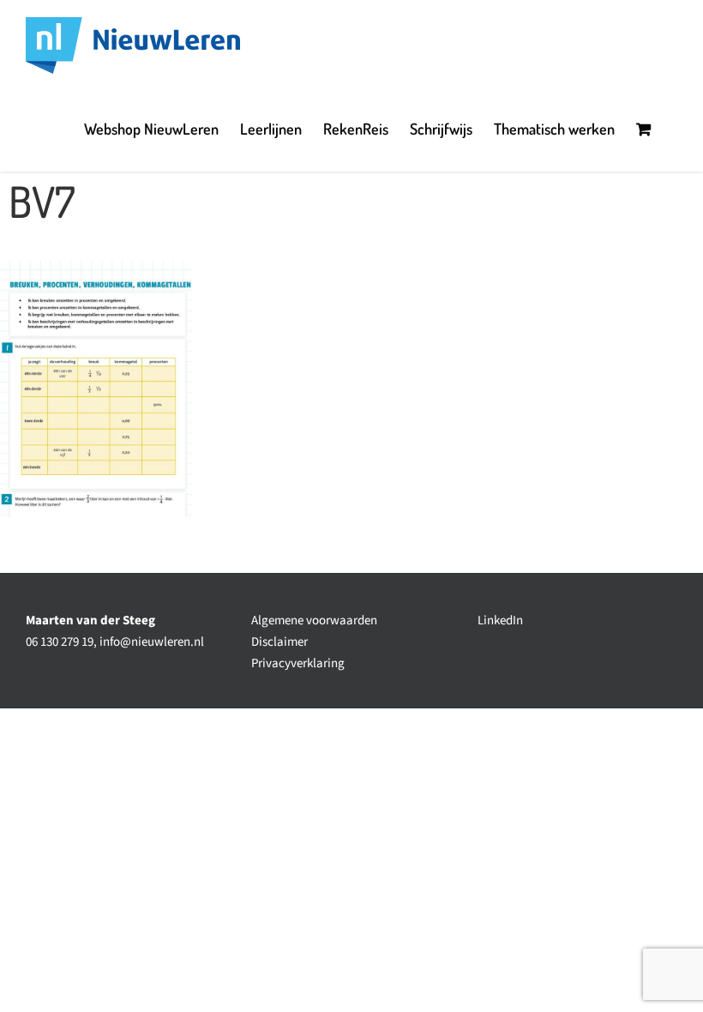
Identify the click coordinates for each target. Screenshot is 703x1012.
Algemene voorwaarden (314, 620)
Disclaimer (279, 642)
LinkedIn (500, 620)
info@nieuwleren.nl (151, 642)
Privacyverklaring (298, 663)
